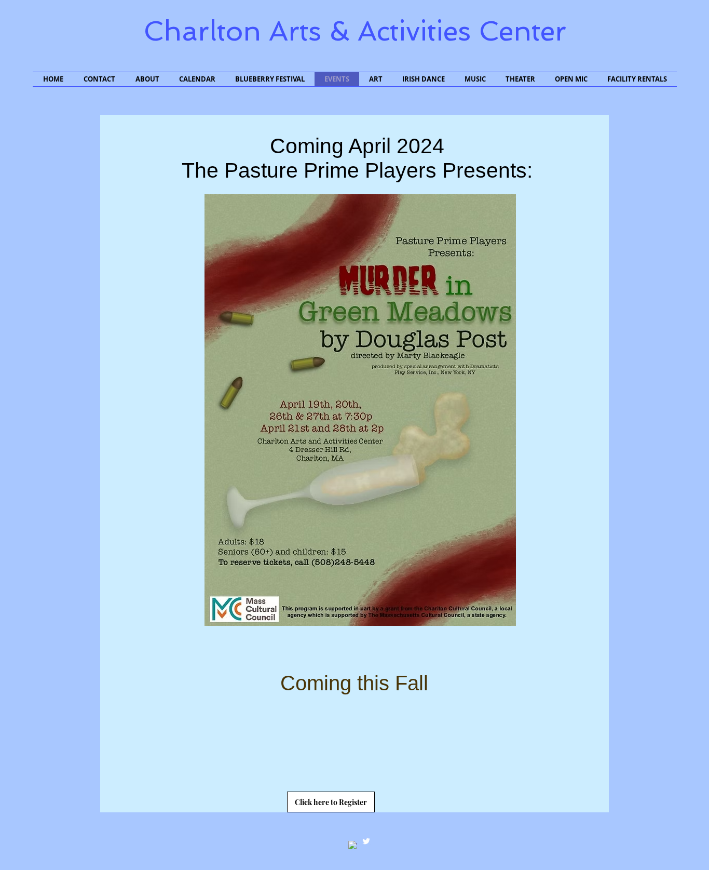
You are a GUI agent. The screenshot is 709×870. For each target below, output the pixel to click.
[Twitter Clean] (366, 841)
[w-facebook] (352, 845)
